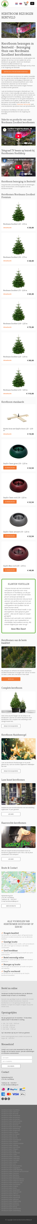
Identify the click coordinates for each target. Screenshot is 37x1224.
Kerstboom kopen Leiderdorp (10, 1156)
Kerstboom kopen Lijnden (9, 1162)
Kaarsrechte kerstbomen (13, 822)
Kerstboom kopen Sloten (9, 1188)
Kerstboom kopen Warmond (10, 1205)
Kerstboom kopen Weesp (9, 1207)
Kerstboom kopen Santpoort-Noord (12, 1181)
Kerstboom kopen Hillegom (9, 1149)
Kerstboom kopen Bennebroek (10, 1123)
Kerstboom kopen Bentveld (9, 1125)
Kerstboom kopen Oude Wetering (11, 1169)
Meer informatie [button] (11, 906)
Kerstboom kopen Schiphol (9, 1186)
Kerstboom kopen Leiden (9, 1154)
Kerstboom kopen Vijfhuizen (10, 1199)
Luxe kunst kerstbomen (13, 779)
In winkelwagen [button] (10, 467)
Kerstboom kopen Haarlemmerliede (12, 1143)
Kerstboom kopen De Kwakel (10, 1134)
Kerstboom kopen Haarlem (9, 1141)
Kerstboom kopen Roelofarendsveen (12, 1179)
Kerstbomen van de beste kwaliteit (14, 642)
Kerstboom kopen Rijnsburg (10, 1175)
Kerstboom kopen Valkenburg (10, 1195)
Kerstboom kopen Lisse (8, 1164)
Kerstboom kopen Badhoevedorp (11, 1121)
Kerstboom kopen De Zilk (9, 1136)
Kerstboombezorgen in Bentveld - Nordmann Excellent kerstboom (4, 3)
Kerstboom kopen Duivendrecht (11, 1140)
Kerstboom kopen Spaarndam (10, 1190)
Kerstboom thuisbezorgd (13, 734)
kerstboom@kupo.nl (12, 901)
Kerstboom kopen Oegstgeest (10, 1168)
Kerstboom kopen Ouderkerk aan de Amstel (14, 1171)
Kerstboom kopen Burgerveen (10, 1130)
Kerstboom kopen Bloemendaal (11, 1127)
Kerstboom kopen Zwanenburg (11, 1210)
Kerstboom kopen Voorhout (10, 1203)
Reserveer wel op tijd (23, 104)
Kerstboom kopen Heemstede (10, 1147)
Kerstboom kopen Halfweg (9, 1145)
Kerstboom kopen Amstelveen (10, 1117)
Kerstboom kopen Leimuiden (10, 1160)
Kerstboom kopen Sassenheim (10, 1184)
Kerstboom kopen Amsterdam (10, 1119)
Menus (32, 3)
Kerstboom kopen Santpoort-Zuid (11, 1182)
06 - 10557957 (12, 899)
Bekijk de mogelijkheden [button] (11, 726)
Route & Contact (9, 867)
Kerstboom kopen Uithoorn (9, 1194)
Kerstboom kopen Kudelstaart (10, 1153)
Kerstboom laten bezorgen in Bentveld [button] (16, 72)
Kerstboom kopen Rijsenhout (10, 1177)
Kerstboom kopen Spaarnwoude (11, 1192)
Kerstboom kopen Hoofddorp (10, 1110)
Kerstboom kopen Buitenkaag (10, 1128)
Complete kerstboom (11, 687)
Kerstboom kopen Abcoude (9, 1113)
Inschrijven (11, 1066)
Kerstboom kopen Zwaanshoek (11, 1208)
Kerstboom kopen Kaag (8, 1151)
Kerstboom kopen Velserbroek (10, 1197)
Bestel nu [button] (11, 679)
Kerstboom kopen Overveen (10, 1173)
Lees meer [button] (11, 814)
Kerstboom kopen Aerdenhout (10, 1115)
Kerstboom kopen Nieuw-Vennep (11, 1166)
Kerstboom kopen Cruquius (9, 1132)
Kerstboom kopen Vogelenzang (11, 1201)
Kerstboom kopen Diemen (9, 1138)
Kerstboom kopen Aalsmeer (10, 1112)
